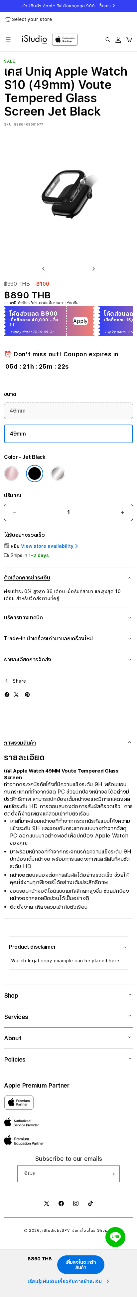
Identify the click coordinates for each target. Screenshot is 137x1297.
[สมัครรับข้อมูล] (112, 1173)
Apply (80, 321)
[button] (8, 39)
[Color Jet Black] (35, 474)
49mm (18, 434)
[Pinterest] (27, 695)
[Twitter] (16, 695)
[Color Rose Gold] (11, 473)
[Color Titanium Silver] (58, 473)
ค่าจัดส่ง (24, 303)
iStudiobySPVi (56, 1230)
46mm (18, 411)
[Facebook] (7, 695)
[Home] (34, 39)
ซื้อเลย (105, 6)
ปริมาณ (12, 495)
